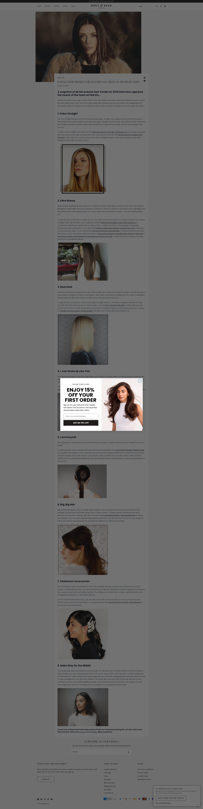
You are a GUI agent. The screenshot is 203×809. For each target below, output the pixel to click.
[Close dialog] (140, 381)
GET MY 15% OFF (81, 422)
